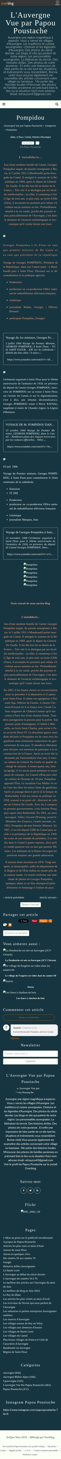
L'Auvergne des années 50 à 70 (20, 1278)
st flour (20, 137)
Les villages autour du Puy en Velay (23, 1323)
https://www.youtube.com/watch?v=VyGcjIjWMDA (30, 446)
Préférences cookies (30, 1455)
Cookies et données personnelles (46, 1450)
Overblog (49, 1437)
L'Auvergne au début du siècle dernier (24, 1274)
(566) (19, 1376)
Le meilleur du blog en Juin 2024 (21, 1290)
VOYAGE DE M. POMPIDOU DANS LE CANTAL (30, 424)
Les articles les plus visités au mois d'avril (26, 1298)
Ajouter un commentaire (29, 1017)
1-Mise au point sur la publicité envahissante (28, 1237)
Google (7, 1262)
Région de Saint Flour (15, 1351)
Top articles (52, 1446)
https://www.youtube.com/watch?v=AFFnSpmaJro (30, 359)
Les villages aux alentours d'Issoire (22, 1327)
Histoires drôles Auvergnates (19, 1266)
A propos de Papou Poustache (19, 1241)
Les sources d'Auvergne (16, 1319)
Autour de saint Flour (15, 1250)
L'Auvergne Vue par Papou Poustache (30, 23)
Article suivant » (48, 897)
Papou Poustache (32, 1164)
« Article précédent (13, 897)
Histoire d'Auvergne (41, 137)
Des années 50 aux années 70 (19, 1258)
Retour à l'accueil (30, 905)
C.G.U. (28, 1450)
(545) (13, 1380)
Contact (3, 1450)
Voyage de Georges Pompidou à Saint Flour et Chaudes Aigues (30, 532)
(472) (16, 1389)
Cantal (28, 137)
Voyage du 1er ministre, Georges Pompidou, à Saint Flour (30, 337)
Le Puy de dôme (12, 1294)
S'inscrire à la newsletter (16, 933)
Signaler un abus (15, 1450)
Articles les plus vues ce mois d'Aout (23, 1245)
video (12, 137)
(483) (27, 1385)
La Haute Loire (11, 1270)
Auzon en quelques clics (16, 1254)
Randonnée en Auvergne (16, 1347)
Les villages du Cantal (15, 1335)
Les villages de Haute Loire (18, 1331)
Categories (50, 125)
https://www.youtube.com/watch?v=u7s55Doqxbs (30, 554)
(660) (12, 1372)
